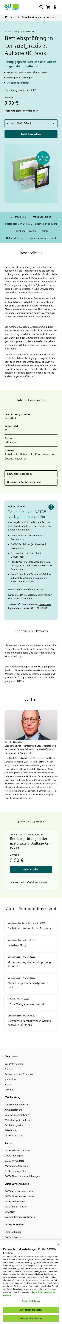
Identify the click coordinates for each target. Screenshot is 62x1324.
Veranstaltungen (13, 1231)
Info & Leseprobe (41, 216)
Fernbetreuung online (16, 1170)
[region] (31, 1282)
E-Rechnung (11, 1130)
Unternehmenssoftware (17, 1114)
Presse (8, 1084)
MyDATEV (10, 1211)
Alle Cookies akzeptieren (31, 1318)
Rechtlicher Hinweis (25, 230)
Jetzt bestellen (31, 134)
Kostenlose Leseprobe (20, 473)
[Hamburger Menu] (32, 7)
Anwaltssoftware (13, 1109)
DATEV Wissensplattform (17, 1150)
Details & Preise (15, 237)
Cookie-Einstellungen (31, 1301)
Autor (45, 230)
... (14, 16)
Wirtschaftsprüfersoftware (18, 1119)
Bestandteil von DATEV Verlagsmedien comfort (31, 223)
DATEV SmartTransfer (16, 1206)
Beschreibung (18, 216)
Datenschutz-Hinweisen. (41, 1292)
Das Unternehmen (14, 1063)
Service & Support (14, 1155)
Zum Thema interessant (43, 237)
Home (6, 17)
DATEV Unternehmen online (19, 1196)
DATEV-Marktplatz (14, 1135)
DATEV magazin (13, 1236)
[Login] (54, 7)
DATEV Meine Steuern (16, 1201)
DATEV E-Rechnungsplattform (20, 1216)
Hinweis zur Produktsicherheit (24, 482)
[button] (31, 123)
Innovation (10, 1079)
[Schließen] (58, 1244)
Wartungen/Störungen (16, 1165)
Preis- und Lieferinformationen (21, 110)
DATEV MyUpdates (14, 1160)
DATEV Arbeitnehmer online (19, 1191)
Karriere (9, 1089)
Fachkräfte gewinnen (15, 1125)
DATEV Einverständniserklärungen (22, 1176)
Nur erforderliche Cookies (31, 1309)
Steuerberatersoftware (16, 1104)
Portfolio (9, 1068)
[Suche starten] (40, 7)
